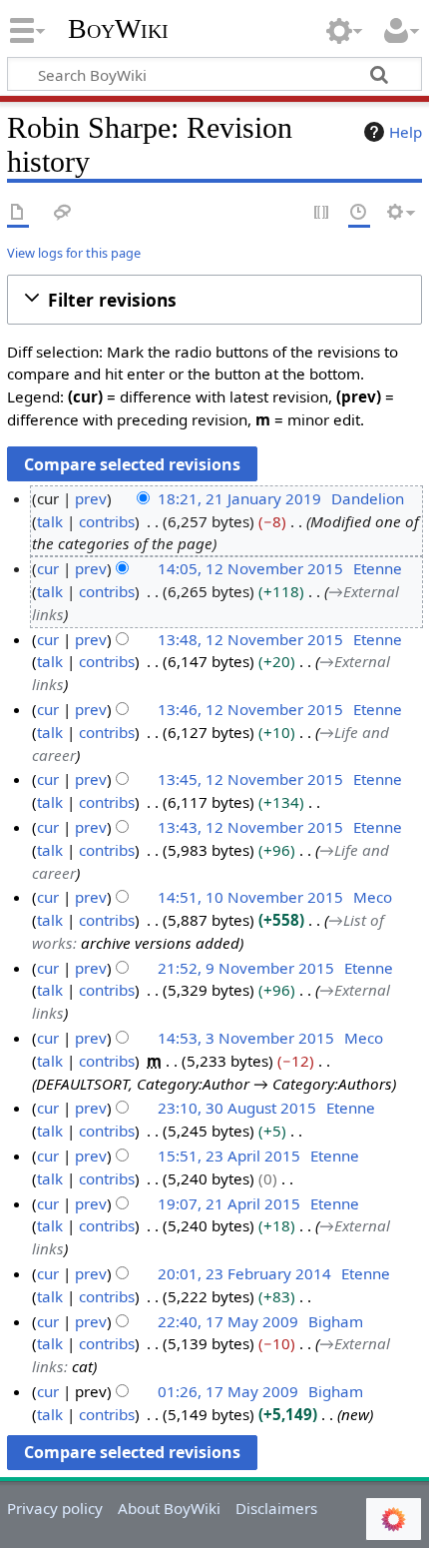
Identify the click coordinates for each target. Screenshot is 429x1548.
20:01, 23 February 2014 (244, 1273)
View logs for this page (74, 253)
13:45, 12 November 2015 (250, 779)
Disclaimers (276, 1508)
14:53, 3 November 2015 (246, 1038)
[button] (214, 300)
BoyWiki (118, 29)
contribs (107, 521)
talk (50, 521)
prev (91, 498)
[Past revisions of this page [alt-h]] (359, 213)
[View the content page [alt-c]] (18, 213)
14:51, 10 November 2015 (250, 897)
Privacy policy (55, 1508)
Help (405, 132)
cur (48, 568)
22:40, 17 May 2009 (228, 1321)
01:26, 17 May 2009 (228, 1391)
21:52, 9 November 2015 (246, 968)
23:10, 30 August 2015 (237, 1108)
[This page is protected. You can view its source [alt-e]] (322, 213)
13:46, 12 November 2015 (250, 709)
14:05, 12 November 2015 (250, 568)
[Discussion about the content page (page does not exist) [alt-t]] (63, 213)
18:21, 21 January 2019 (239, 498)
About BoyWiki (169, 1508)
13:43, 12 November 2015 (250, 827)
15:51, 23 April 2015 (229, 1155)
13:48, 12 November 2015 (250, 639)
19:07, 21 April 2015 (229, 1203)
